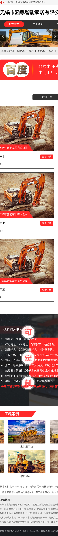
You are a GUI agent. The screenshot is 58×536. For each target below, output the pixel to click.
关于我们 (38, 24)
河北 (22, 486)
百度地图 (45, 531)
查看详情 (34, 156)
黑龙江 (50, 486)
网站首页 (14, 24)
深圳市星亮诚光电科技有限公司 (15, 504)
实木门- (53, 50)
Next (55, 36)
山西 (27, 486)
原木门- (32, 50)
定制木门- (43, 50)
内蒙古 (33, 486)
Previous (3, 36)
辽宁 (39, 486)
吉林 (44, 486)
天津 (17, 486)
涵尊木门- (22, 50)
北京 (12, 486)
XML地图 (34, 531)
